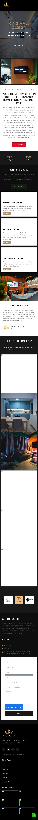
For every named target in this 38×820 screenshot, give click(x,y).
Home (4, 765)
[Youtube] (17, 749)
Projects (5, 778)
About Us (5, 769)
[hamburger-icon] (33, 5)
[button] (2, 600)
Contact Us (5, 782)
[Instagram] (13, 749)
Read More (6, 213)
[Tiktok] (8, 749)
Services (5, 773)
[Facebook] (3, 749)
